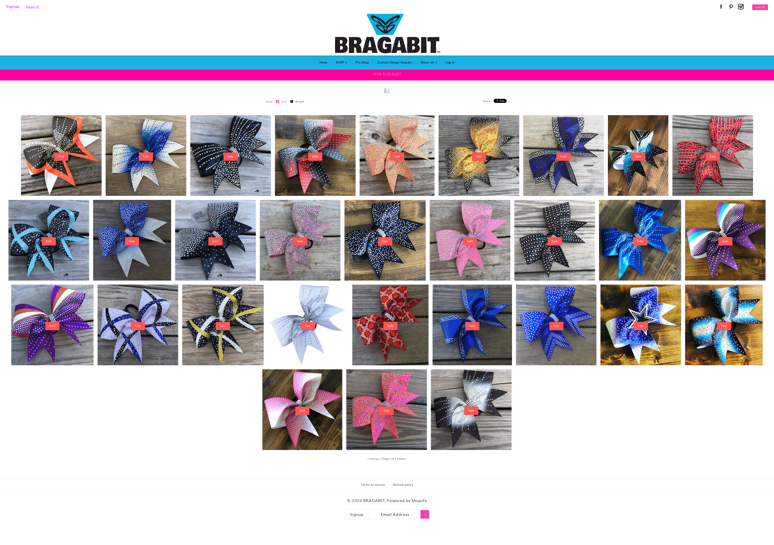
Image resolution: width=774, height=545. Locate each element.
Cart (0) (760, 7)
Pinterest (730, 6)
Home (323, 62)
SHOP (341, 62)
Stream (299, 101)
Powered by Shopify (407, 500)
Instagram (740, 6)
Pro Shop (362, 62)
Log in (450, 62)
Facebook (721, 6)
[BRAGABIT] (387, 16)
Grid (284, 101)
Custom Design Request (394, 62)
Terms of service (373, 485)
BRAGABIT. (374, 500)
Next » (403, 458)
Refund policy (403, 485)
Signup (13, 6)
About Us (429, 62)
